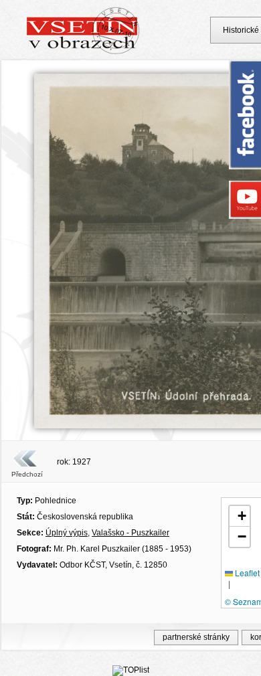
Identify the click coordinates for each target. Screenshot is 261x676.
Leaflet (246, 572)
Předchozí (27, 474)
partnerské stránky (196, 637)
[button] (240, 516)
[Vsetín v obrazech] (83, 52)
